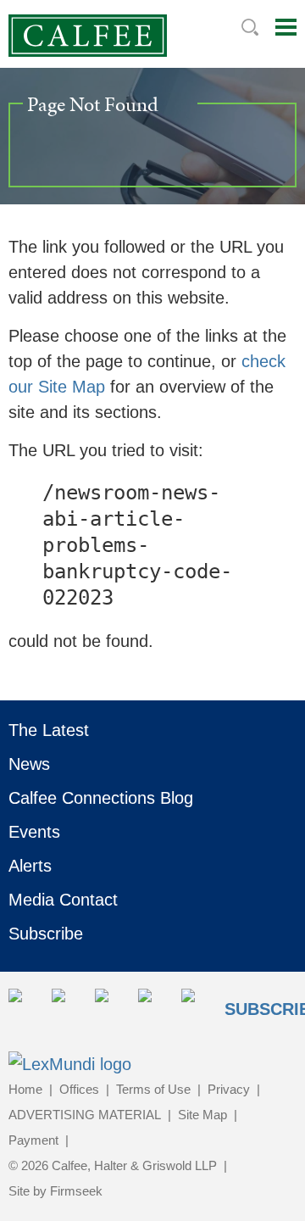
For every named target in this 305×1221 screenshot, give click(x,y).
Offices (79, 1089)
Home (25, 1089)
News (29, 764)
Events (34, 831)
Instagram (154, 1005)
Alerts (30, 865)
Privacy (229, 1089)
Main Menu (286, 27)
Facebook (111, 1005)
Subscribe (45, 933)
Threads (197, 1005)
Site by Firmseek (55, 1191)
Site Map (202, 1114)
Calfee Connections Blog (100, 798)
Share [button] (25, 1005)
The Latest (48, 730)
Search (249, 27)
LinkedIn (68, 1005)
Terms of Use (153, 1089)
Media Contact (63, 899)
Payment (33, 1140)
